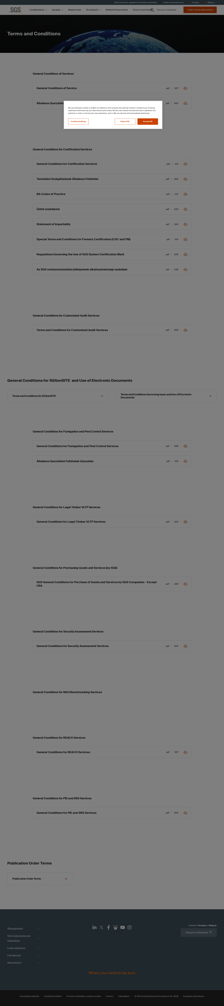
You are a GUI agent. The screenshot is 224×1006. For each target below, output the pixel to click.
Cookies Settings (78, 121)
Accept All (148, 121)
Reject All (125, 121)
